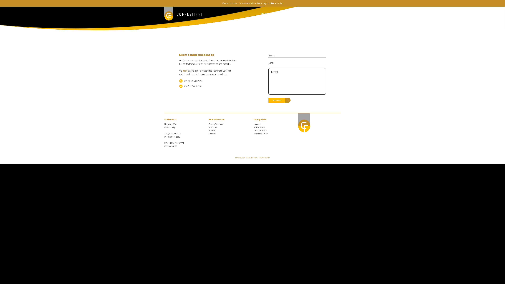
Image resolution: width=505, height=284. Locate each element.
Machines (281, 13)
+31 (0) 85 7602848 (193, 81)
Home (263, 13)
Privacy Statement (216, 124)
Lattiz (317, 13)
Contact (336, 13)
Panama (257, 124)
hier (272, 3)
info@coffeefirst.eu (193, 86)
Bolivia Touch (259, 127)
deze (185, 70)
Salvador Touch (260, 130)
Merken (300, 13)
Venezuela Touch (261, 133)
